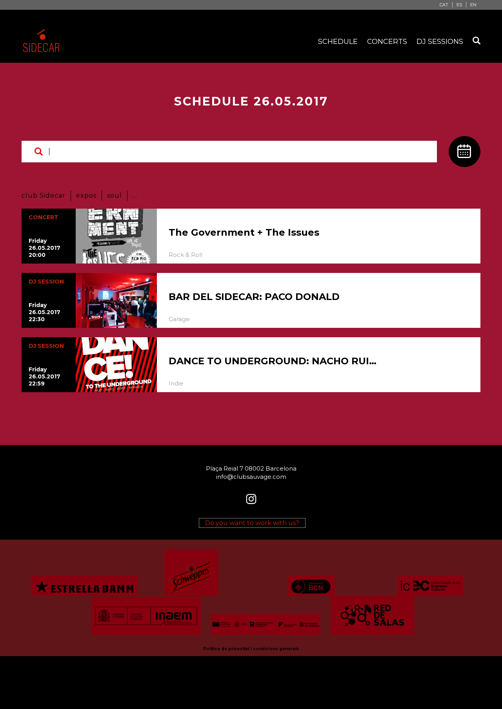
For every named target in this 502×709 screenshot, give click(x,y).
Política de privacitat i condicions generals (251, 648)
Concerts (387, 41)
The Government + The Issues (244, 232)
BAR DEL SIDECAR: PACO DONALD (254, 296)
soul (114, 195)
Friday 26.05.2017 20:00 (44, 247)
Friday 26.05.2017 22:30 (44, 312)
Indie (176, 383)
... (135, 195)
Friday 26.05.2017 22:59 (44, 376)
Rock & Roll (185, 254)
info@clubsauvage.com (251, 476)
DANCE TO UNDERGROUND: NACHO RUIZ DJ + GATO (272, 361)
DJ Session (46, 281)
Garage (179, 319)
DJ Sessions (440, 41)
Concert (43, 217)
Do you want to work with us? (252, 523)
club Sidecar (43, 195)
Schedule (338, 41)
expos (86, 195)
